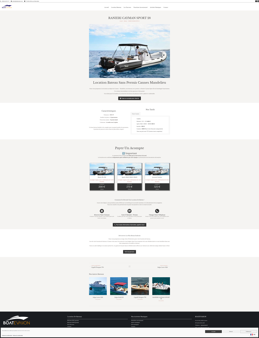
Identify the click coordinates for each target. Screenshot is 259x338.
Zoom (96, 286)
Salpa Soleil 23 (118, 297)
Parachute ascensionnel (137, 320)
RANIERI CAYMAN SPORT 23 (161, 298)
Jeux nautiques (135, 324)
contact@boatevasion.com (203, 327)
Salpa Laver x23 (98, 297)
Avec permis (97, 299)
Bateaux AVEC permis (73, 320)
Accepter (213, 331)
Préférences (248, 331)
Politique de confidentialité (7, 335)
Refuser (231, 331)
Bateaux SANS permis (73, 322)
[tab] (135, 114)
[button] (91, 289)
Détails (99, 286)
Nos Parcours (70, 324)
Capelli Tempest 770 (140, 297)
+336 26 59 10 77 (204, 325)
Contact (133, 326)
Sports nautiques (135, 322)
